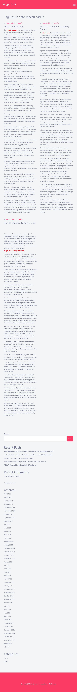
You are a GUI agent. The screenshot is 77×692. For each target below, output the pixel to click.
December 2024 (9, 507)
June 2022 (7, 609)
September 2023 (9, 558)
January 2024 (8, 545)
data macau (45, 33)
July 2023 (7, 565)
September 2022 (9, 599)
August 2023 (8, 562)
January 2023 (8, 586)
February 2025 (9, 501)
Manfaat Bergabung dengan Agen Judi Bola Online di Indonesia (25, 462)
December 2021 (9, 630)
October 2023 (8, 555)
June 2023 (7, 569)
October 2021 (8, 637)
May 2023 (7, 572)
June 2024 (7, 528)
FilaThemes (52, 684)
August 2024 (8, 521)
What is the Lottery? (14, 26)
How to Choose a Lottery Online (20, 222)
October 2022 (8, 596)
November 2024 (9, 511)
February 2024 (9, 541)
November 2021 (9, 633)
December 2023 (9, 548)
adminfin (20, 23)
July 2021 (7, 647)
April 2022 (7, 616)
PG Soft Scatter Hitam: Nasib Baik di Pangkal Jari (20, 465)
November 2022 (9, 592)
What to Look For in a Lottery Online (54, 28)
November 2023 (9, 552)
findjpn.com (9, 4)
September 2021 (9, 640)
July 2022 (7, 606)
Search (6, 434)
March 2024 (8, 538)
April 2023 (7, 575)
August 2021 (8, 643)
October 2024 (8, 514)
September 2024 (9, 518)
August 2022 (8, 603)
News (6, 658)
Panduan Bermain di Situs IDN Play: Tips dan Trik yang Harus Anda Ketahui (28, 451)
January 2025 (8, 504)
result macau (12, 30)
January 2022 (8, 626)
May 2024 (7, 531)
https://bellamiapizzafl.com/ (14, 251)
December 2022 (9, 589)
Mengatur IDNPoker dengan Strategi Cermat (19, 458)
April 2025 (7, 494)
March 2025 (8, 497)
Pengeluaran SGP (9, 483)
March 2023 (8, 579)
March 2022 (8, 620)
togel (6, 661)
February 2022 (9, 623)
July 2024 (7, 524)
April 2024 (7, 535)
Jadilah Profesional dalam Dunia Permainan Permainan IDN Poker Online (28, 455)
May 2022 (7, 613)
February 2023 (9, 582)
